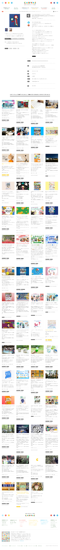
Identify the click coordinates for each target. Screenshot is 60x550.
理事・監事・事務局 (13, 522)
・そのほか (21, 526)
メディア (19, 416)
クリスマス (14, 48)
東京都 (5, 172)
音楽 (41, 476)
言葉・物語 (47, 225)
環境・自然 (11, 364)
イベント (22, 122)
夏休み (53, 336)
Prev (6, 20)
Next (23, 20)
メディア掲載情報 (53, 526)
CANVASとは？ (4, 521)
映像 (46, 173)
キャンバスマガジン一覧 (23, 521)
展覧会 (46, 336)
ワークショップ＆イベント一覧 (33, 521)
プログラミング (23, 230)
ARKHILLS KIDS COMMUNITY (20, 503)
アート (49, 336)
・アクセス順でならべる (44, 522)
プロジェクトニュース (54, 522)
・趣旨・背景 (4, 522)
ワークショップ (18, 122)
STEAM (3, 147)
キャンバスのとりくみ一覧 (44, 521)
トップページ (6, 11)
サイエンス (32, 261)
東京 (18, 48)
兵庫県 (3, 172)
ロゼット (10, 48)
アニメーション (18, 289)
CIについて (22, 540)
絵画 (17, 200)
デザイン (19, 200)
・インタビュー (21, 522)
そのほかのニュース (54, 527)
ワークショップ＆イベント (14, 11)
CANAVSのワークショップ (33, 522)
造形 (7, 172)
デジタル (6, 147)
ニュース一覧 (53, 521)
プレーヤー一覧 (12, 521)
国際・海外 (32, 476)
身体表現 (3, 200)
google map (43, 67)
